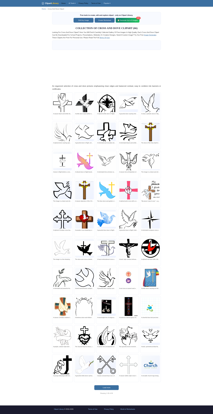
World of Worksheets (127, 409)
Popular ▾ (107, 3)
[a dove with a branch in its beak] (62, 248)
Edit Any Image (83, 20)
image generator (150, 35)
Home (63, 3)
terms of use (104, 38)
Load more (106, 387)
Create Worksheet (104, 20)
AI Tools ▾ (72, 3)
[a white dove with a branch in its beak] (150, 161)
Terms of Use (96, 3)
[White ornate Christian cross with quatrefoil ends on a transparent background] (128, 368)
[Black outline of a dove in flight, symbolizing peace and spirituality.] (150, 104)
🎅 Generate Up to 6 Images (128, 19)
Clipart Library (59, 409)
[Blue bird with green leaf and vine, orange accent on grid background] (150, 309)
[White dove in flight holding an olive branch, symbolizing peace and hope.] (84, 364)
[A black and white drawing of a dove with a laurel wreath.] (62, 190)
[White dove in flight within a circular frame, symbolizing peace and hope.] (106, 339)
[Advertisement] (106, 67)
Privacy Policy (83, 3)
